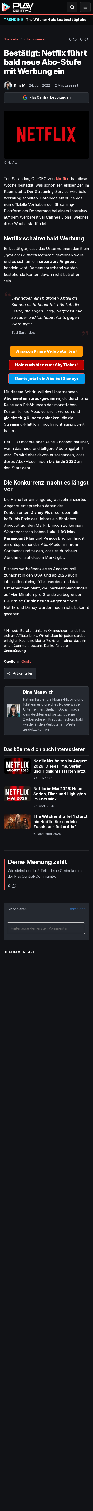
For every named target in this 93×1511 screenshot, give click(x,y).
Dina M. (20, 85)
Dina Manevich (38, 692)
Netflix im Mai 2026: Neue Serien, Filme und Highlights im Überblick (59, 793)
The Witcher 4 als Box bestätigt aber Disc (57, 19)
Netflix (62, 178)
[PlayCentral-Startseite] (18, 7)
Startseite (11, 39)
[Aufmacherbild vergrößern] (46, 135)
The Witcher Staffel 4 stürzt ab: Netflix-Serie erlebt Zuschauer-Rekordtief (60, 821)
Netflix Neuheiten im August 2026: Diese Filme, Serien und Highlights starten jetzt (60, 766)
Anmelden (78, 909)
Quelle (26, 661)
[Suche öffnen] (72, 7)
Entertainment (34, 39)
